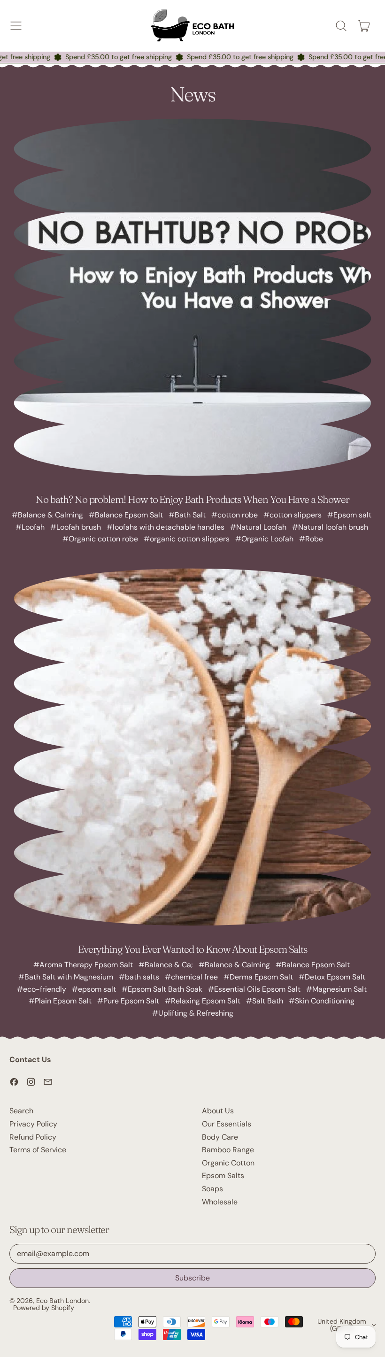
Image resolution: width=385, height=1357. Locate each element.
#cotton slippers (292, 515)
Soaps (212, 1189)
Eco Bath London (62, 1300)
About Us (218, 1111)
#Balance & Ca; (166, 965)
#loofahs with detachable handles (165, 527)
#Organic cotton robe (100, 539)
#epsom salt (94, 989)
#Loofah (30, 527)
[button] (340, 25)
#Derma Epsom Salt (258, 977)
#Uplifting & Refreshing (192, 1013)
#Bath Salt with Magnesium (65, 977)
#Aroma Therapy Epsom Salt (83, 965)
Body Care (220, 1137)
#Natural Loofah (258, 527)
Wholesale (220, 1202)
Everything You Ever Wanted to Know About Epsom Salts (192, 949)
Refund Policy (32, 1137)
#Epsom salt (349, 515)
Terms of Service (37, 1150)
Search (21, 1111)
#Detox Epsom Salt (332, 977)
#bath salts (139, 977)
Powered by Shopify (43, 1307)
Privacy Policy (33, 1124)
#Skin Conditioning (321, 1001)
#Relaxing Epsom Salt (202, 1001)
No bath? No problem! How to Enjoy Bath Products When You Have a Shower (192, 499)
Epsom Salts (223, 1175)
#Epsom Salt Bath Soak (162, 989)
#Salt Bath (264, 1001)
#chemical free (191, 977)
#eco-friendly (41, 989)
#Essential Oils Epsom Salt (254, 989)
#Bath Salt (187, 515)
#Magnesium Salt (336, 989)
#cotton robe (234, 515)
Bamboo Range (228, 1150)
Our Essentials (226, 1124)
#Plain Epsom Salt (60, 1001)
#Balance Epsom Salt (126, 515)
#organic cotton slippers (187, 539)
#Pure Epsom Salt (128, 1001)
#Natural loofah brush (330, 527)
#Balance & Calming (47, 515)
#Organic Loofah (264, 539)
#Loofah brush (75, 527)
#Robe (311, 539)
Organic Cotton (228, 1163)
